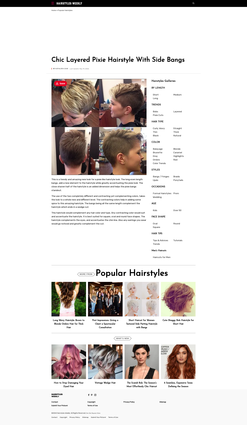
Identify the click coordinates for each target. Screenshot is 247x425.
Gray (155, 156)
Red (175, 159)
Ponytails (178, 180)
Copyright (91, 402)
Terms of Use (92, 405)
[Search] (194, 3)
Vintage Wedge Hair (105, 383)
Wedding (157, 197)
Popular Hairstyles (65, 10)
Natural (177, 135)
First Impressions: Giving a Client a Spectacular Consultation (105, 324)
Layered (177, 111)
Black (156, 135)
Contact (54, 402)
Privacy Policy (129, 402)
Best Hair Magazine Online (93, 413)
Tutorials (177, 240)
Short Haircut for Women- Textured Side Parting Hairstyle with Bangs (141, 324)
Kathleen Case (62, 69)
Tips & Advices (160, 240)
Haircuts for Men (161, 257)
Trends (156, 244)
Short (156, 94)
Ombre (156, 159)
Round (176, 223)
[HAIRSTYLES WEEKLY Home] (68, 395)
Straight (177, 128)
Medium (177, 94)
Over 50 (177, 210)
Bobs (155, 111)
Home (53, 10)
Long (155, 98)
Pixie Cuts (158, 115)
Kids (155, 210)
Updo (155, 180)
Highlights (178, 156)
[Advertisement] (123, 34)
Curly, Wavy (159, 128)
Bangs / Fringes (161, 176)
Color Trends (159, 163)
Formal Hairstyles (162, 193)
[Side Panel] (53, 3)
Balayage (158, 149)
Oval (155, 223)
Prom (176, 193)
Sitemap (163, 402)
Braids (176, 176)
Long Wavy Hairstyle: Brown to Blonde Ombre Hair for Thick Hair (69, 324)
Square (156, 227)
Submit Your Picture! (59, 405)
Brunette (157, 152)
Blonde (176, 149)
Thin (155, 132)
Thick (176, 132)
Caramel (177, 152)
